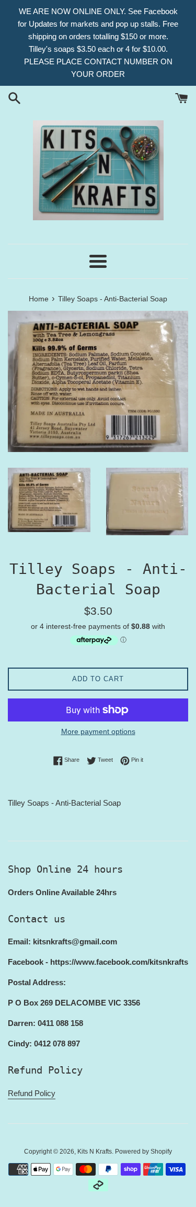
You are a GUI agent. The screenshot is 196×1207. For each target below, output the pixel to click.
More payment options (98, 731)
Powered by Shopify (143, 1151)
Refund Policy (31, 1093)
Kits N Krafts (94, 1151)
